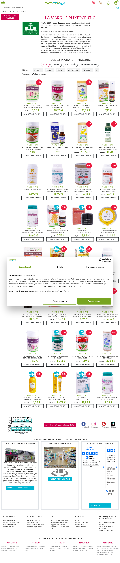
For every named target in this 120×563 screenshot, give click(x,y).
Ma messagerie (9, 520)
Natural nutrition (112, 549)
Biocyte (75, 547)
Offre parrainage (10, 525)
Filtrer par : (26, 70)
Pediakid (52, 550)
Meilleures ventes (89, 65)
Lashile (75, 550)
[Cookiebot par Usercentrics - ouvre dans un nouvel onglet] (100, 260)
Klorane (65, 549)
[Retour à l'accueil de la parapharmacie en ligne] (55, 3)
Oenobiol (77, 549)
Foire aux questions (35, 527)
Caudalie (11, 547)
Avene (17, 547)
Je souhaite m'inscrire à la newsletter (59, 425)
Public (59, 70)
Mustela (58, 549)
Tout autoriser (94, 301)
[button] (108, 3)
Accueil (3, 12)
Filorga (3, 547)
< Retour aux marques (10, 17)
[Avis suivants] (116, 467)
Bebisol (51, 549)
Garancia (4, 549)
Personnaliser (58, 301)
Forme (48, 70)
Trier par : (26, 74)
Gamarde (12, 550)
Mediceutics (13, 549)
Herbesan (111, 547)
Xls (86, 550)
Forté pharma (102, 547)
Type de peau (73, 70)
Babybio (64, 547)
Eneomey (4, 550)
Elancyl (81, 550)
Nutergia (100, 554)
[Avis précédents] (103, 467)
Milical (84, 549)
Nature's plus (108, 552)
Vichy (18, 550)
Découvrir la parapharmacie (20, 488)
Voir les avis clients (100, 505)
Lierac (90, 549)
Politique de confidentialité (81, 526)
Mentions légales (82, 522)
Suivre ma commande (11, 522)
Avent (58, 547)
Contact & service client (36, 525)
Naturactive (101, 549)
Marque (87, 70)
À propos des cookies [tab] (95, 267)
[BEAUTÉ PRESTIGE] (101, 3)
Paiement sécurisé (34, 520)
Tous (45, 65)
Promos (56, 65)
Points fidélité (9, 527)
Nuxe (36, 549)
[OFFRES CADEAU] (93, 3)
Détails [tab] (60, 267)
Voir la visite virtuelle (60, 479)
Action (37, 70)
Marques (12, 12)
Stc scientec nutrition (87, 547)
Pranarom (108, 554)
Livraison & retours (34, 522)
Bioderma (42, 547)
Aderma (28, 547)
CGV (77, 520)
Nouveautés (70, 65)
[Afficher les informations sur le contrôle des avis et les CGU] (100, 461)
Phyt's (27, 550)
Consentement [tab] (25, 267)
